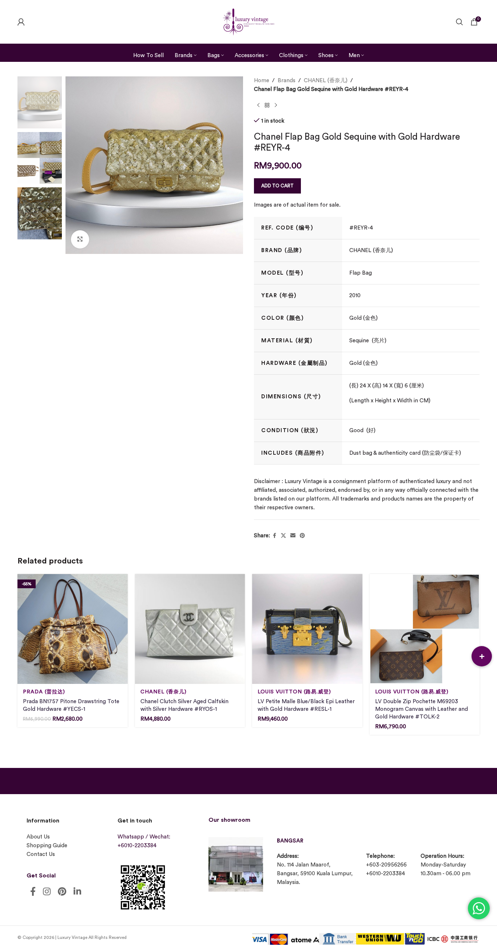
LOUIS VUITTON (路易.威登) (294, 691)
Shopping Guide (47, 845)
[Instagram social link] (46, 892)
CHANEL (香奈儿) (325, 80)
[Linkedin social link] (77, 892)
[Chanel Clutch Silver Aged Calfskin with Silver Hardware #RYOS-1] (190, 629)
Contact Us (41, 854)
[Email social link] (293, 536)
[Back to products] (267, 105)
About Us (38, 837)
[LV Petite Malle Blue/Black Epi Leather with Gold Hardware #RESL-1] (307, 629)
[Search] (459, 22)
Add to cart (277, 185)
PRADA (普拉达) (44, 691)
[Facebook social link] (274, 536)
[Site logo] (248, 21)
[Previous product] (258, 105)
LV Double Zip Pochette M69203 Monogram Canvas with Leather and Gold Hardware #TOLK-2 (421, 709)
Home (261, 80)
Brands (286, 80)
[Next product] (275, 105)
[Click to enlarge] (80, 239)
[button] (482, 656)
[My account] (21, 22)
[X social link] (283, 536)
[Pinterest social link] (302, 536)
